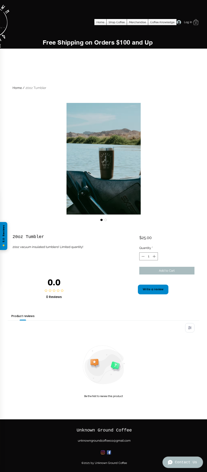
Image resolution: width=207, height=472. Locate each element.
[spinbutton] (148, 256)
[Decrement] (142, 256)
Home (17, 88)
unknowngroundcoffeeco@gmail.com (104, 440)
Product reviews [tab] (23, 316)
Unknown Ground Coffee (104, 430)
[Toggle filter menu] (189, 327)
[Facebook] (109, 452)
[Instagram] (103, 452)
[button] (195, 22)
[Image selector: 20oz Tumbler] (101, 220)
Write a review (153, 289)
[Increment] (154, 256)
